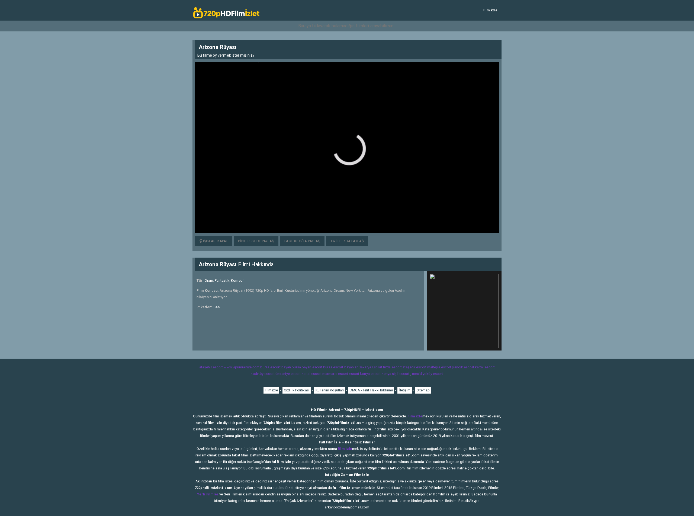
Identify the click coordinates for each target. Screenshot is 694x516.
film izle (345, 449)
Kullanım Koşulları (330, 390)
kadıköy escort (262, 374)
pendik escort (463, 367)
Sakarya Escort (370, 367)
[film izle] (226, 10)
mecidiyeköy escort (427, 374)
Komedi (237, 280)
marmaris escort (335, 374)
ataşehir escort (211, 367)
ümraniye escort (288, 374)
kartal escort (485, 367)
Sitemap (423, 390)
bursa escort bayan (275, 367)
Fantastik (222, 280)
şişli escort (400, 374)
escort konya (359, 374)
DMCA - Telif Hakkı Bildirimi (371, 390)
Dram (209, 280)
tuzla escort (392, 367)
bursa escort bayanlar (340, 367)
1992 (216, 307)
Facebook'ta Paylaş (302, 241)
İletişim (404, 390)
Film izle (490, 10)
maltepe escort (439, 367)
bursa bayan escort (307, 367)
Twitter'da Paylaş (347, 241)
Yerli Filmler (208, 494)
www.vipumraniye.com (241, 367)
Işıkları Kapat (215, 241)
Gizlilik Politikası (297, 390)
